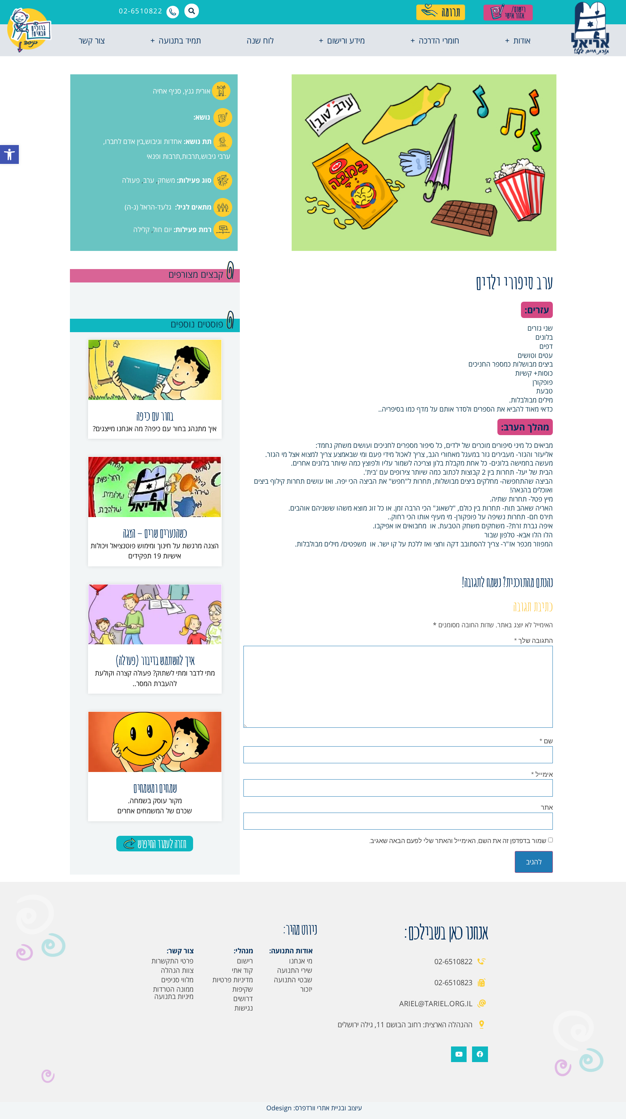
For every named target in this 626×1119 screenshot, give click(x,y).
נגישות (243, 1008)
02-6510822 (140, 11)
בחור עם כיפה (155, 416)
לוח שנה (260, 40)
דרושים (243, 998)
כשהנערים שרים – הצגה (155, 533)
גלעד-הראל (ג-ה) (148, 207)
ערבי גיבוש (215, 156)
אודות (521, 40)
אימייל (542, 774)
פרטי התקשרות (172, 961)
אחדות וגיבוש (163, 141)
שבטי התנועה (293, 979)
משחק (166, 180)
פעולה (131, 180)
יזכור (306, 989)
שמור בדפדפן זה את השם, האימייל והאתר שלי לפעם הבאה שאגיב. (457, 841)
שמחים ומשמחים (154, 788)
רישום (245, 961)
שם (546, 741)
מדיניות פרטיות (232, 979)
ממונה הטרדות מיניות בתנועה (173, 992)
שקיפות (242, 989)
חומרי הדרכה (439, 40)
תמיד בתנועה (180, 40)
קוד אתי (242, 970)
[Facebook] (480, 1054)
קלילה (141, 229)
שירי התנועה (294, 970)
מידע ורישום (346, 40)
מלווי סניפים (177, 979)
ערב (148, 180)
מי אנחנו (300, 961)
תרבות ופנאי (163, 156)
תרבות (190, 156)
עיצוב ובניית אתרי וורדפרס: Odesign (313, 1107)
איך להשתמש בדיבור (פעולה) (154, 660)
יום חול (162, 229)
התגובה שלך (533, 640)
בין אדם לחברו (124, 141)
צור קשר (92, 40)
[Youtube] (459, 1054)
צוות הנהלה (177, 970)
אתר (547, 807)
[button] (9, 154)
